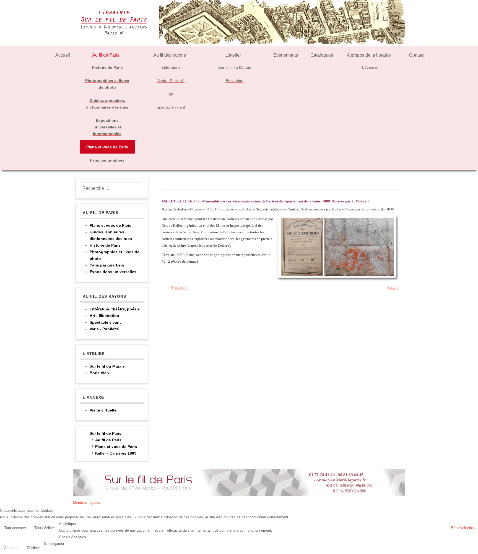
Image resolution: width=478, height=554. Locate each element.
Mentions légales (86, 502)
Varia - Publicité (104, 329)
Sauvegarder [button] (54, 544)
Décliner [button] (33, 548)
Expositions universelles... (115, 272)
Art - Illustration (104, 315)
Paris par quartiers (107, 265)
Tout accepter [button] (15, 528)
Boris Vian (99, 373)
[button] (472, 548)
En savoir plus (462, 528)
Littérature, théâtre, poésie (115, 309)
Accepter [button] (11, 548)
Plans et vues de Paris (110, 225)
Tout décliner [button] (44, 528)
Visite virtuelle (103, 410)
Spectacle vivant (105, 322)
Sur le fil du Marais (107, 366)
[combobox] (111, 188)
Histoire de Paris (105, 245)
